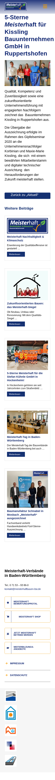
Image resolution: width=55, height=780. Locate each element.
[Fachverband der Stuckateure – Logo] (11, 706)
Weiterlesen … (16, 254)
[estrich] (11, 756)
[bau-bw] (11, 691)
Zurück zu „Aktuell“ (24, 195)
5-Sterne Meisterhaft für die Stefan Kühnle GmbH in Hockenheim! (25, 377)
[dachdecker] (11, 725)
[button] (5, 774)
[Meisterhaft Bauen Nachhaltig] (16, 4)
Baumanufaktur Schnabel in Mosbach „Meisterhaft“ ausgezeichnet (25, 515)
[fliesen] (11, 740)
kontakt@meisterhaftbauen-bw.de (23, 589)
